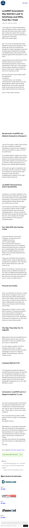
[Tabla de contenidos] (20, 455)
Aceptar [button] (25, 525)
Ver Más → (4, 489)
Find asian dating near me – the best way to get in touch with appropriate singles (13, 466)
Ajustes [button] (20, 525)
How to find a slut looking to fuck (13, 470)
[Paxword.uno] (3, 3)
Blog (5, 461)
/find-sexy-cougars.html (17, 450)
